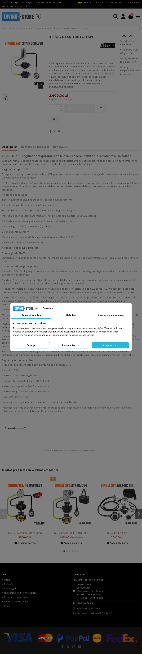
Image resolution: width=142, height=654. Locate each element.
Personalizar (69, 345)
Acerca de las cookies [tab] (111, 315)
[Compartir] (50, 131)
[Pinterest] (59, 131)
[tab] (60, 147)
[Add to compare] (54, 119)
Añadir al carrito (26, 542)
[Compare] (43, 488)
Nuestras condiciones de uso (50, 2)
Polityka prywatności (16, 601)
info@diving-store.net (89, 608)
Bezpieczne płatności (12, 6)
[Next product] (139, 28)
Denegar (32, 345)
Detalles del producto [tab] (35, 146)
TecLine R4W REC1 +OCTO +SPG (25, 533)
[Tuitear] (54, 131)
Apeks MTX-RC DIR (117, 533)
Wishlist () (116, 2)
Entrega (15, 2)
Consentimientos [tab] (31, 315)
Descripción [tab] (9, 146)
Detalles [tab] (71, 315)
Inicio (5, 2)
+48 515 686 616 (85, 603)
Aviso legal (27, 2)
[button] (64, 551)
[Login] (123, 16)
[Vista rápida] (43, 494)
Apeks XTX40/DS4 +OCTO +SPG (71, 533)
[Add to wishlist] (101, 108)
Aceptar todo (110, 345)
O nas (29, 6)
